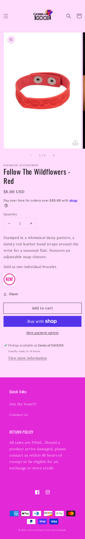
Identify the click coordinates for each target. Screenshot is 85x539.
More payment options (42, 332)
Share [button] (13, 294)
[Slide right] (53, 155)
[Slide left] (31, 155)
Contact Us (18, 415)
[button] (6, 16)
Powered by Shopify (55, 530)
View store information (27, 358)
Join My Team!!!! (23, 404)
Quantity (10, 214)
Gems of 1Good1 (35, 530)
